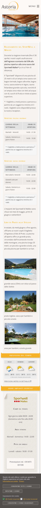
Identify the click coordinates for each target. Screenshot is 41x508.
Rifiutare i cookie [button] (12, 491)
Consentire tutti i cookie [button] (21, 486)
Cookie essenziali (14, 499)
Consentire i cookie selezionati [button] (20, 503)
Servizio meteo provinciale (21, 377)
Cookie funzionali (31, 499)
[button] (34, 6)
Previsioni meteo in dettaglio (17, 381)
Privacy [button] (21, 481)
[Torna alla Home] (10, 6)
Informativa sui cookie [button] (10, 481)
